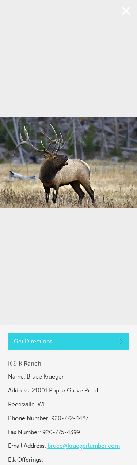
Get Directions (33, 341)
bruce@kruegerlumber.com (83, 446)
